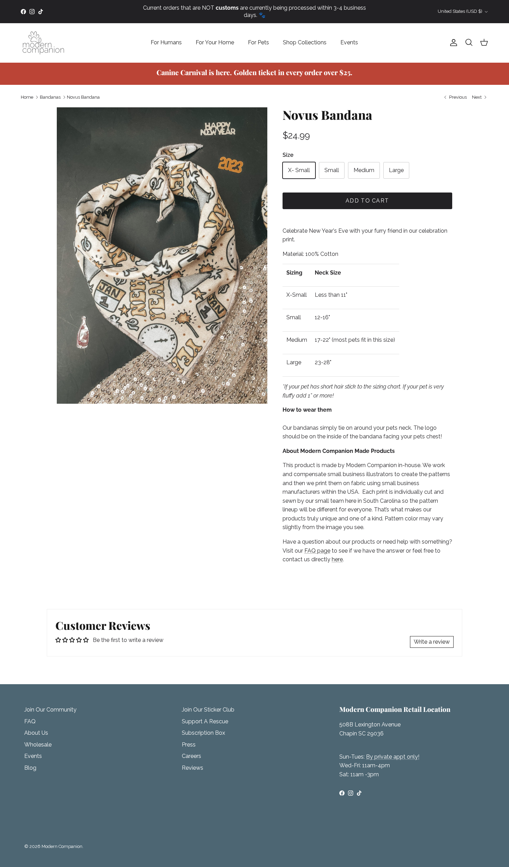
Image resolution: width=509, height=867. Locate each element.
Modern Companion (62, 846)
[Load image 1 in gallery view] (162, 255)
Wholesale (38, 744)
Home (27, 97)
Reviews (192, 768)
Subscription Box (203, 733)
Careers (191, 756)
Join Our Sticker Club (208, 709)
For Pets (258, 42)
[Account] (452, 42)
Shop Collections (305, 42)
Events (349, 42)
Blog (30, 768)
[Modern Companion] (43, 42)
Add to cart (367, 200)
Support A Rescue (205, 721)
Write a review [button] (432, 641)
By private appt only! (392, 756)
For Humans (166, 42)
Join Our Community (50, 709)
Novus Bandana (83, 97)
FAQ (30, 721)
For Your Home (215, 42)
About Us (36, 733)
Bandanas (50, 97)
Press (189, 744)
